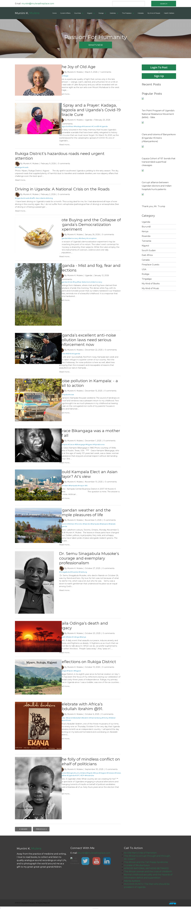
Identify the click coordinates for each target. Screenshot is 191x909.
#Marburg (82, 572)
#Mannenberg (95, 718)
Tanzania (146, 241)
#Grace (71, 444)
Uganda (88, 120)
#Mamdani (63, 485)
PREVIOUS (40, 829)
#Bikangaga (80, 444)
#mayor (81, 485)
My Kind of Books (151, 283)
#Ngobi (89, 773)
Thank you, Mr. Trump (153, 206)
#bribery (82, 238)
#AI (86, 485)
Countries (77, 13)
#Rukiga (18, 167)
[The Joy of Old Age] (38, 66)
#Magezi (102, 773)
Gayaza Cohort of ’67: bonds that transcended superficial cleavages (158, 162)
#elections (86, 282)
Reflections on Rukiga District (87, 661)
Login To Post (158, 67)
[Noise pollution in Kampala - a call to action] (38, 380)
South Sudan (149, 250)
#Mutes (117, 773)
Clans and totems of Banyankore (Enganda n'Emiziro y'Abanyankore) (159, 138)
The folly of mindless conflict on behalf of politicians (89, 761)
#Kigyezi (89, 444)
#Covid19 (95, 126)
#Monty (105, 718)
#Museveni (86, 126)
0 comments (67, 124)
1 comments (105, 72)
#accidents (40, 198)
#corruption (91, 238)
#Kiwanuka (89, 775)
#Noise (62, 354)
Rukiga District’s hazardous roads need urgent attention (59, 156)
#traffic (33, 198)
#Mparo (70, 671)
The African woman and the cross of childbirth (148, 871)
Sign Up (159, 76)
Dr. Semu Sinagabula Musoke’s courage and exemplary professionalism (89, 558)
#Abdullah (76, 718)
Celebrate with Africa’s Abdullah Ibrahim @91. (81, 706)
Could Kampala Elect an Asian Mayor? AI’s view (88, 474)
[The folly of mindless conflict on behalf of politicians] (38, 758)
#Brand (69, 718)
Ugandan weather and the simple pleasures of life (85, 512)
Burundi (146, 226)
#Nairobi (86, 524)
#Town (68, 720)
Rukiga (101, 13)
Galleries (113, 13)
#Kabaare (104, 524)
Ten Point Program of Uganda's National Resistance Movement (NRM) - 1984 (158, 114)
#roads (25, 167)
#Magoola (63, 126)
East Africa (147, 255)
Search (163, 4)
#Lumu (77, 773)
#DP (82, 775)
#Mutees (110, 773)
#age (66, 76)
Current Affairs (65, 13)
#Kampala (63, 394)
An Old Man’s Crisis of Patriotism (140, 853)
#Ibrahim (85, 718)
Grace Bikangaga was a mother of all (89, 433)
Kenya (145, 231)
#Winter (70, 524)
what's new (95, 45)
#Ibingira (70, 773)
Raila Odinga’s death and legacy (83, 625)
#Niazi (70, 126)
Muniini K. (27, 13)
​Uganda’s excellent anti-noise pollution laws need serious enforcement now (87, 340)
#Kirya (95, 773)
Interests (141, 13)
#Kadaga (78, 126)
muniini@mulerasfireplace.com (38, 3)
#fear (79, 282)
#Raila (68, 637)
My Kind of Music (150, 288)
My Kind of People (153, 13)
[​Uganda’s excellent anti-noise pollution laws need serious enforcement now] (38, 334)
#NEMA (68, 354)
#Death (62, 637)
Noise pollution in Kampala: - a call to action (88, 383)
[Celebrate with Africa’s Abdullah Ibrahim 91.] (38, 703)
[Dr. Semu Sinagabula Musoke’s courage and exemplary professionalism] (34, 552)
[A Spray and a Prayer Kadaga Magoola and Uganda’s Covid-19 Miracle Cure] (38, 104)
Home (54, 13)
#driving (49, 198)
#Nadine (62, 775)
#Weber (112, 718)
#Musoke (74, 572)
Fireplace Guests (150, 264)
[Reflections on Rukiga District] (38, 661)
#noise (71, 394)
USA (144, 269)
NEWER (24, 829)
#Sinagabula (64, 572)
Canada (146, 260)
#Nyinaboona (98, 444)
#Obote (62, 773)
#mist (69, 282)
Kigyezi (89, 13)
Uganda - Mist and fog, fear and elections (89, 268)
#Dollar (62, 718)
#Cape (62, 720)
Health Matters (169, 13)
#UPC (77, 775)
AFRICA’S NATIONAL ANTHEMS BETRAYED (146, 868)
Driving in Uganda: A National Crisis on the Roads (62, 189)
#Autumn (63, 524)
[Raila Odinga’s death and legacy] (38, 622)
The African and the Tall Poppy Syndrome (146, 862)
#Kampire (63, 444)
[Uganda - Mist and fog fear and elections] (38, 264)
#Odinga (75, 637)
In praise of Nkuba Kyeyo (137, 865)
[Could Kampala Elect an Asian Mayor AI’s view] (38, 471)
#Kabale (112, 524)
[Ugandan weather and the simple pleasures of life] (38, 509)
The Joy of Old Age (77, 66)
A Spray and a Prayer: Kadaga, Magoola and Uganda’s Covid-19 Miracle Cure (90, 110)
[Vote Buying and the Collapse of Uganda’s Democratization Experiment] (38, 219)
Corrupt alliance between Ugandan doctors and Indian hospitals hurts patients (157, 186)
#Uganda (104, 126)
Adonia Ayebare (132, 881)
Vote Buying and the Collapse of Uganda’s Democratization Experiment (90, 224)
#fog (75, 282)
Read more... (64, 94)
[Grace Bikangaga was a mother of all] (38, 430)
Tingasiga (147, 279)
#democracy (72, 238)
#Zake (83, 773)
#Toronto (78, 524)
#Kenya (83, 637)
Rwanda (146, 236)
